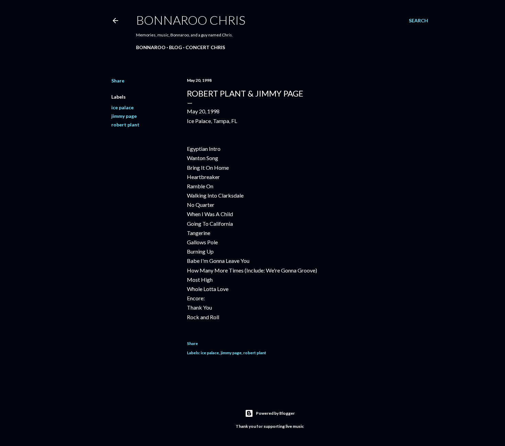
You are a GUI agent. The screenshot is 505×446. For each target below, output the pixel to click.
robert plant (125, 124)
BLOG (175, 47)
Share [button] (117, 80)
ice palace (122, 107)
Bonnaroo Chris (190, 19)
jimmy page (124, 116)
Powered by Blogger (275, 413)
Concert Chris (205, 47)
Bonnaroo (151, 47)
